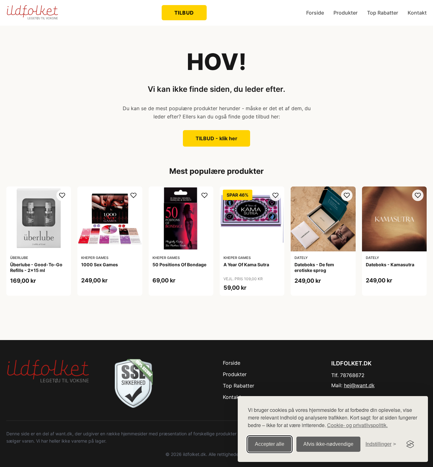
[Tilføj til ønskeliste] (62, 195)
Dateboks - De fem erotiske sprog (314, 267)
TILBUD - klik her (216, 138)
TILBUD (184, 12)
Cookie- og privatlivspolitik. (357, 425)
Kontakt (417, 12)
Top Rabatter (382, 12)
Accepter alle (269, 444)
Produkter (345, 12)
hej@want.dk (359, 385)
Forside (315, 12)
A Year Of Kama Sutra (246, 264)
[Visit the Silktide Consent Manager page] (410, 444)
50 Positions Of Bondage (179, 264)
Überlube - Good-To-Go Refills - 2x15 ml (36, 267)
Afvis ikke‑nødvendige (328, 444)
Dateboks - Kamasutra (390, 264)
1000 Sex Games (99, 264)
